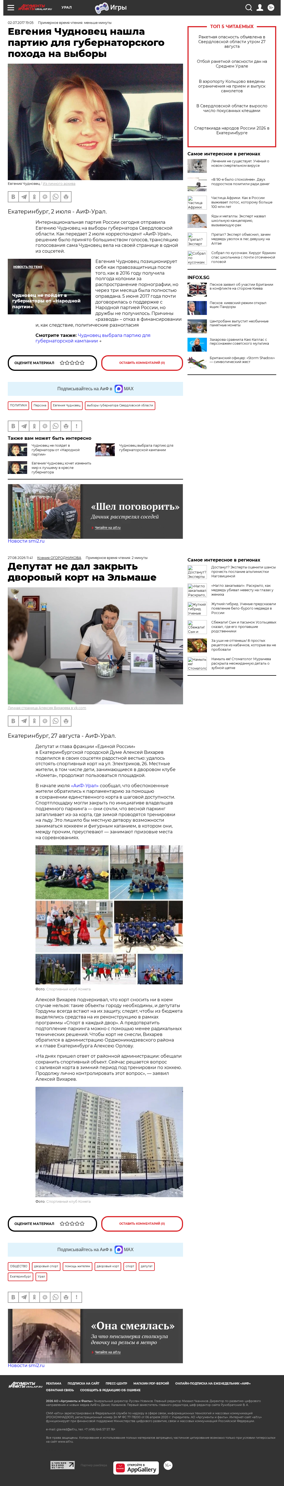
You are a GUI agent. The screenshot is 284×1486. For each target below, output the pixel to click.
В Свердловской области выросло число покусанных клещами (231, 108)
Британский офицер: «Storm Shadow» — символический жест (242, 360)
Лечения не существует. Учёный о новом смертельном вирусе (240, 163)
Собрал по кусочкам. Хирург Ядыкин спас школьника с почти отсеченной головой (243, 257)
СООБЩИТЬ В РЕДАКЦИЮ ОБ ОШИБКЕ (110, 1390)
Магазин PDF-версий (151, 1383)
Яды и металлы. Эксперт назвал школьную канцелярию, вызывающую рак (238, 220)
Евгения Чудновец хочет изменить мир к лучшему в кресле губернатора (61, 467)
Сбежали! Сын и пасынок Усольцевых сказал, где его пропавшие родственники (243, 626)
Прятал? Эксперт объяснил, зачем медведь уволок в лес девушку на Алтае (240, 238)
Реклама (53, 1383)
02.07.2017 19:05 (21, 23)
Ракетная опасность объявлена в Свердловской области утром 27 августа (231, 42)
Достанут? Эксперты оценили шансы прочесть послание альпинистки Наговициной (243, 571)
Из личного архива (59, 184)
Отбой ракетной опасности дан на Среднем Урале (232, 64)
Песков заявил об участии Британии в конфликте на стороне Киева (241, 286)
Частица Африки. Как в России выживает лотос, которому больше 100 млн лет (241, 202)
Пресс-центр (116, 1383)
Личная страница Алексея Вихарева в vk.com (47, 708)
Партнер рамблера (94, 1465)
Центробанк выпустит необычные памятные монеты (239, 323)
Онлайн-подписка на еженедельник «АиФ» (213, 1383)
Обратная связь (60, 1390)
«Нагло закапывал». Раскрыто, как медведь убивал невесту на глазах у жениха (242, 590)
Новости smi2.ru (26, 541)
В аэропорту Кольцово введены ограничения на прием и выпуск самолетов (231, 86)
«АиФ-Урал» (85, 785)
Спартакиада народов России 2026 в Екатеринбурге (232, 130)
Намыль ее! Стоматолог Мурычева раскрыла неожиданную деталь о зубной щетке (241, 663)
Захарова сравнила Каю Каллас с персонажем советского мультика (239, 342)
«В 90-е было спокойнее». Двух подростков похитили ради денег (240, 181)
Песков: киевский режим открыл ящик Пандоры (238, 305)
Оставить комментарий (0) (142, 363)
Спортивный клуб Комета (68, 989)
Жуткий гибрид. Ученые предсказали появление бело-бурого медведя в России (243, 608)
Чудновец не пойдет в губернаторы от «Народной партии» (56, 449)
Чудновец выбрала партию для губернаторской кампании (93, 338)
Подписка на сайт (83, 1383)
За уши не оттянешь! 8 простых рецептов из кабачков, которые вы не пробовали (243, 645)
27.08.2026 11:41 (20, 558)
